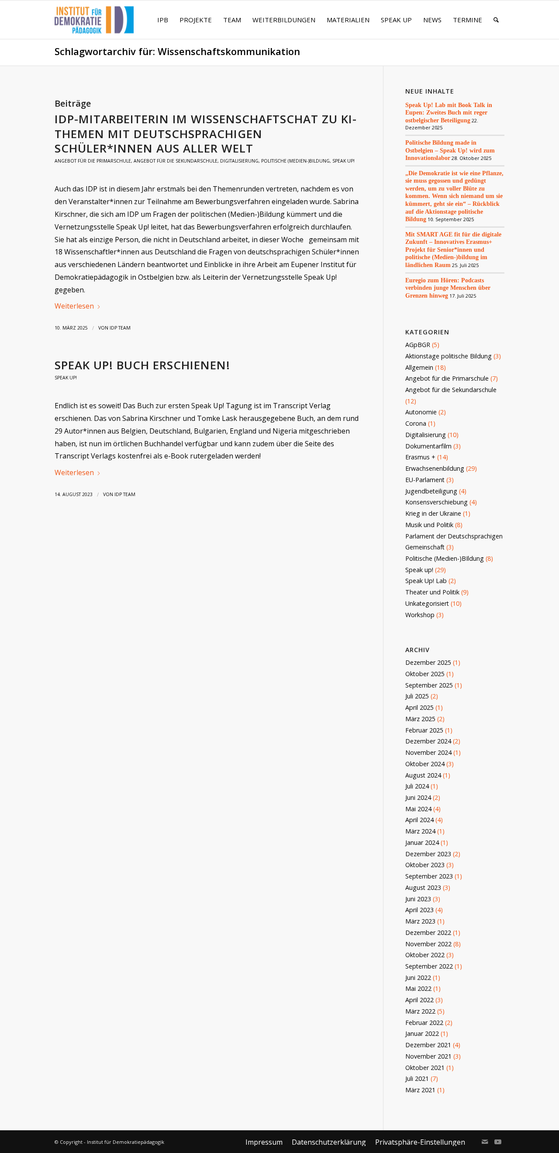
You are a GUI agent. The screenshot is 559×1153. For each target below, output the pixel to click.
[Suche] (496, 19)
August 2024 (423, 775)
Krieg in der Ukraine (433, 513)
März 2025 (420, 719)
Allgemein (419, 367)
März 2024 (420, 831)
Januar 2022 (422, 1033)
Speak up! (343, 161)
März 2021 (420, 1090)
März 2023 (420, 921)
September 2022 (429, 966)
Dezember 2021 (428, 1045)
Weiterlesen (74, 306)
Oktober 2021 (425, 1067)
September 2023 (429, 876)
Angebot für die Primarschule (93, 161)
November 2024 (428, 752)
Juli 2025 (417, 696)
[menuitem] (163, 19)
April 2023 (419, 910)
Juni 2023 (418, 899)
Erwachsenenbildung (434, 468)
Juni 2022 (418, 977)
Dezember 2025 (428, 662)
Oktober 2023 (425, 865)
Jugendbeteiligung (431, 491)
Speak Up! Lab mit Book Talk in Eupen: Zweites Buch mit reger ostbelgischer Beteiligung (448, 112)
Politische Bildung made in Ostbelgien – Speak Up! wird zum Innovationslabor (450, 150)
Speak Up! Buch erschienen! (142, 365)
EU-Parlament (425, 480)
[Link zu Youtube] (497, 1141)
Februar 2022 (424, 1022)
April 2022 (419, 1000)
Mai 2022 (418, 988)
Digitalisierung (239, 161)
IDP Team (120, 328)
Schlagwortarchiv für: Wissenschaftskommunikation (177, 51)
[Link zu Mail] (484, 1141)
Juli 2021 (417, 1078)
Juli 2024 (417, 786)
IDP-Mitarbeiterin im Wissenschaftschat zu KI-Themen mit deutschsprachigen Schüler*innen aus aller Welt (206, 133)
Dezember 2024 (428, 741)
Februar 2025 (424, 730)
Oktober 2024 (425, 764)
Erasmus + (420, 457)
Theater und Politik (432, 592)
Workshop (420, 615)
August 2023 (423, 887)
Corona (415, 423)
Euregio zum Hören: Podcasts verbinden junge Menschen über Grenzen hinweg (447, 288)
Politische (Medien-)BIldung (295, 161)
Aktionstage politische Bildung (448, 356)
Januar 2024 (422, 842)
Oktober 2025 (425, 674)
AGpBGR (417, 344)
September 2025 (429, 685)
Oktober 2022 (425, 955)
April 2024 (419, 820)
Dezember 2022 (428, 932)
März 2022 (420, 1011)
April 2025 (419, 707)
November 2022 (428, 944)
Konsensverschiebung (436, 502)
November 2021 (428, 1056)
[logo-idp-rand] (94, 25)
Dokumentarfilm (428, 446)
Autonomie (421, 412)
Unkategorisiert (427, 603)
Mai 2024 (418, 809)
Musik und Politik (429, 525)
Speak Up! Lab (426, 580)
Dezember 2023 (428, 854)
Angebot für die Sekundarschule (175, 161)
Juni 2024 (418, 797)
